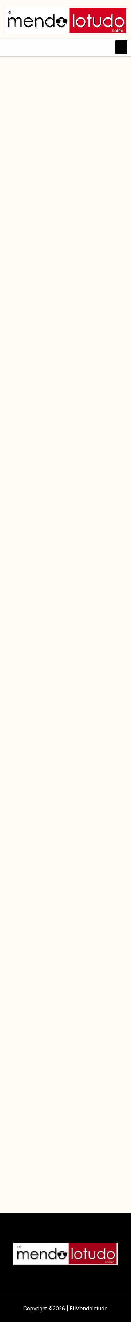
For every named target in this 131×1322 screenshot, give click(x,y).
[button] (121, 47)
